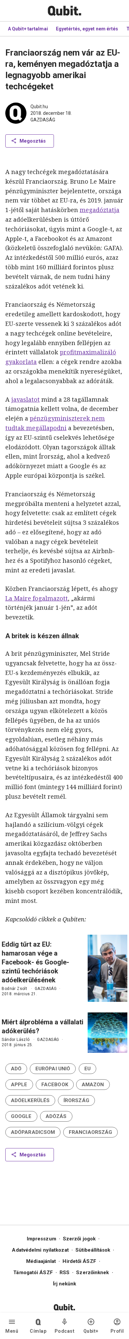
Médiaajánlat (41, 1261)
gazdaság (42, 119)
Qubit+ (91, 1331)
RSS (64, 1272)
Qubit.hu (39, 106)
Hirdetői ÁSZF (79, 1261)
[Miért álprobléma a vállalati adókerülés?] (107, 1032)
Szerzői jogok (79, 1239)
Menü (11, 1331)
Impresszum (41, 1239)
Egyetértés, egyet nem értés (87, 28)
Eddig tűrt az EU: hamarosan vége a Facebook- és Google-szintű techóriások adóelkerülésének (35, 962)
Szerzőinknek (92, 1272)
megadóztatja (99, 210)
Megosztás (33, 141)
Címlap (38, 1331)
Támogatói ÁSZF (33, 1272)
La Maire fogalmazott (36, 598)
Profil (117, 1331)
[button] (16, 1068)
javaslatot (25, 399)
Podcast (65, 1331)
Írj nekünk (64, 1284)
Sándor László (15, 1039)
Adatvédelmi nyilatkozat (40, 1250)
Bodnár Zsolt (14, 988)
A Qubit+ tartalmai (28, 28)
